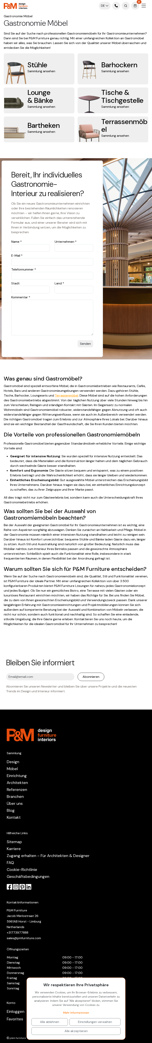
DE (103, 6)
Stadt (15, 283)
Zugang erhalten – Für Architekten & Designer (48, 855)
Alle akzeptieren (76, 1031)
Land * (59, 283)
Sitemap (14, 841)
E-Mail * (17, 255)
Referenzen (17, 789)
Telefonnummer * (23, 269)
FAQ (10, 862)
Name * (16, 242)
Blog (11, 810)
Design (13, 761)
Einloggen (15, 1011)
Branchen (15, 796)
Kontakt (14, 817)
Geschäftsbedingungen (28, 876)
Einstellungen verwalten (95, 1022)
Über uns (15, 803)
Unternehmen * (66, 242)
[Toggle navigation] (143, 6)
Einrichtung (17, 775)
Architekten (17, 782)
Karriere (14, 848)
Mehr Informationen (76, 1012)
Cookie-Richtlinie (22, 869)
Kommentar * (20, 297)
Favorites (15, 1019)
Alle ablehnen (49, 1022)
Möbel (12, 768)
